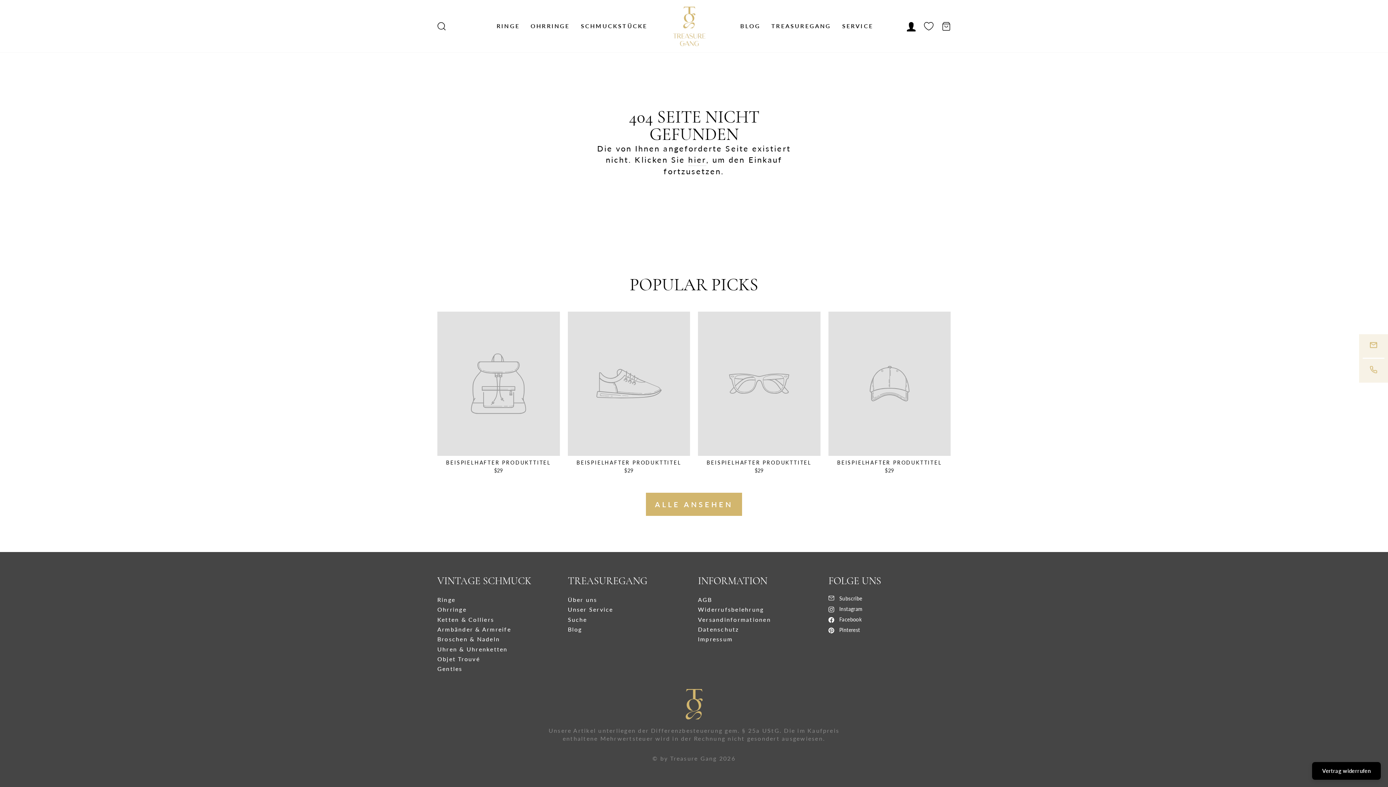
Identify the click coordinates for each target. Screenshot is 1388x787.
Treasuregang (801, 25)
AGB (705, 599)
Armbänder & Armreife (474, 629)
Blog (750, 25)
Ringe (508, 25)
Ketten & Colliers (465, 619)
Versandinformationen (734, 619)
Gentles (450, 668)
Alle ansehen (694, 504)
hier (697, 159)
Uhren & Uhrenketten (472, 649)
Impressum (715, 639)
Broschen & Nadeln (468, 639)
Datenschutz (718, 629)
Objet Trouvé (458, 658)
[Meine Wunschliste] (929, 26)
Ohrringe (550, 25)
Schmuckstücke (614, 25)
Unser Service (590, 609)
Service (857, 25)
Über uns (582, 599)
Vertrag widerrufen (1346, 770)
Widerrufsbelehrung (731, 609)
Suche (577, 619)
